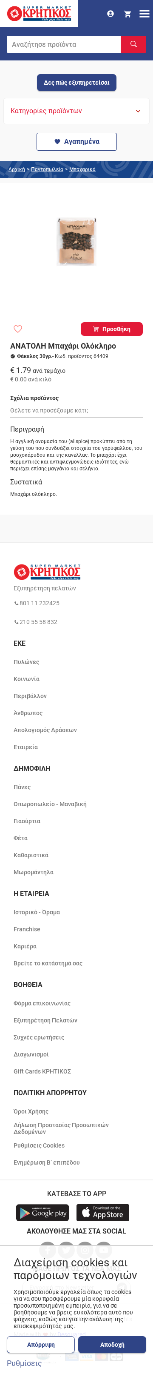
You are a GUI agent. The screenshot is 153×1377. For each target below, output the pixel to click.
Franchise (27, 929)
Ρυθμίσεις (24, 1363)
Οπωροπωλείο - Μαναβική (50, 804)
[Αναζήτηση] (133, 44)
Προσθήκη (116, 329)
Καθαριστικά (31, 855)
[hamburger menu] (144, 13)
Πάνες (22, 787)
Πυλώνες (26, 661)
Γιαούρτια (27, 821)
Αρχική (16, 169)
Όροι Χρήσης (31, 1111)
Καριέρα (25, 946)
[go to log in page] (110, 13)
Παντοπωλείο (47, 169)
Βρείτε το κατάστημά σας (48, 963)
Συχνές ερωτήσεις (39, 1037)
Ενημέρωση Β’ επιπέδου (47, 1162)
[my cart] (127, 13)
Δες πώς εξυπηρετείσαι (77, 82)
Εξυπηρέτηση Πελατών (45, 1020)
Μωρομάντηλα (34, 872)
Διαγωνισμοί (31, 1054)
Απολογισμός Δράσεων (45, 730)
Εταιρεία (26, 747)
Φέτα (21, 838)
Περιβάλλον (30, 696)
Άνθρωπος (28, 713)
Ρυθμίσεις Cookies (39, 1145)
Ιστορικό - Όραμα (37, 912)
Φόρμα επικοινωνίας (42, 1003)
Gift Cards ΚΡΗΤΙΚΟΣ (42, 1071)
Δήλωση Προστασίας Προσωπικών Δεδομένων (61, 1128)
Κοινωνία (27, 679)
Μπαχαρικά (82, 169)
